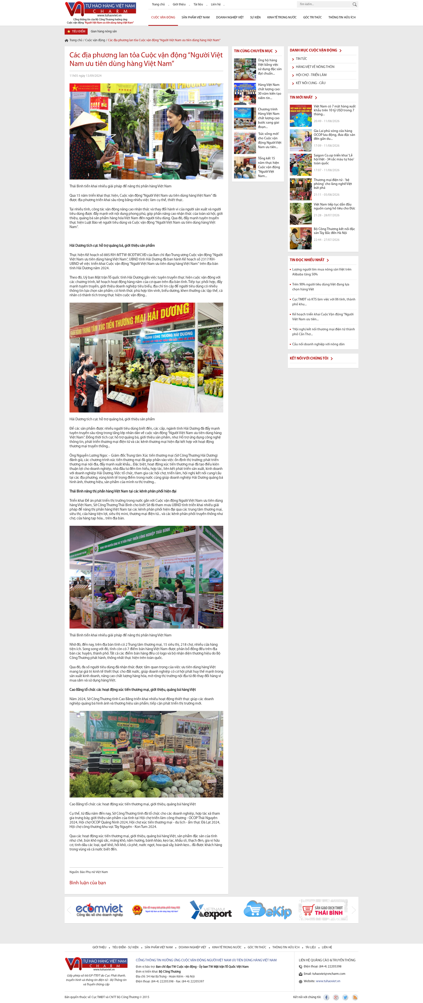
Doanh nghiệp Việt (230, 17)
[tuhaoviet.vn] (100, 12)
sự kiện (255, 17)
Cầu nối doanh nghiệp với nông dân (318, 344)
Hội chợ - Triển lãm (311, 75)
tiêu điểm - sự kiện (125, 947)
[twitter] (345, 997)
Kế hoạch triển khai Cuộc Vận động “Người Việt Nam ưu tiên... (322, 317)
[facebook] (326, 997)
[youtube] (354, 997)
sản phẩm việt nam (159, 947)
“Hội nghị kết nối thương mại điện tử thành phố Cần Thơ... (323, 332)
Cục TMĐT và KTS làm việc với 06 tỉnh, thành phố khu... (323, 302)
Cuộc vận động (95, 40)
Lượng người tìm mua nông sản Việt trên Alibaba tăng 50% (322, 272)
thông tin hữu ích (286, 947)
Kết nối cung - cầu (311, 83)
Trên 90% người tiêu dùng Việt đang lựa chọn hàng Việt (320, 287)
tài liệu (311, 947)
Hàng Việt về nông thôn (315, 67)
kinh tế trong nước (227, 947)
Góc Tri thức (312, 17)
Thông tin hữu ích (342, 17)
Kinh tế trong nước (282, 17)
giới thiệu (100, 947)
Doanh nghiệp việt (193, 947)
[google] (336, 997)
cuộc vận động (163, 17)
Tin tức (301, 59)
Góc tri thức (257, 947)
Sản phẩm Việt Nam (196, 17)
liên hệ (327, 947)
